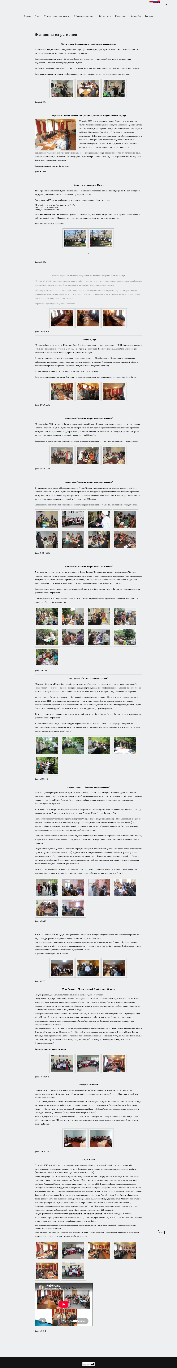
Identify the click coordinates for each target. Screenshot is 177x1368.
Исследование (121, 16)
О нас (37, 16)
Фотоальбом (136, 16)
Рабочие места (105, 16)
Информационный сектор (84, 16)
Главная (27, 16)
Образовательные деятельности (56, 16)
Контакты (149, 16)
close (161, 1233)
